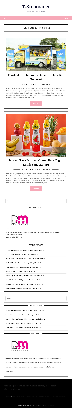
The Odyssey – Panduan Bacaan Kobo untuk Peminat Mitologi (25, 284)
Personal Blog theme (48, 405)
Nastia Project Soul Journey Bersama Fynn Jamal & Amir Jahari (25, 275)
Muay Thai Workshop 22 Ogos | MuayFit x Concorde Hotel (24, 280)
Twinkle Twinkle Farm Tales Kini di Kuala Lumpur (20, 271)
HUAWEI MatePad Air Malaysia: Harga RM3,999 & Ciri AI (24, 263)
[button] (71, 2)
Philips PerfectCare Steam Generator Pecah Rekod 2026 (23, 288)
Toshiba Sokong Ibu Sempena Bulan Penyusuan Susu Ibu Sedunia (25, 258)
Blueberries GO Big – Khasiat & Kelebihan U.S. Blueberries (23, 267)
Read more (36, 103)
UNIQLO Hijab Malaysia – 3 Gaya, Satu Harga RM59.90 (23, 254)
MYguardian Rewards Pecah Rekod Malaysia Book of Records (25, 250)
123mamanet (36, 6)
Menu (66, 18)
